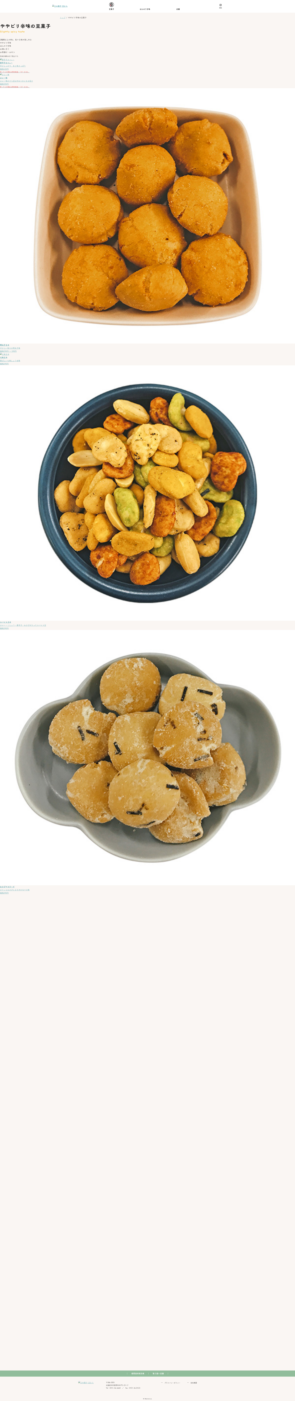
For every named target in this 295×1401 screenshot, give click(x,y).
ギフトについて (148, 1365)
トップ (62, 18)
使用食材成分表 (137, 1373)
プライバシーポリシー (172, 1383)
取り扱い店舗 (158, 1373)
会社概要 (193, 1383)
